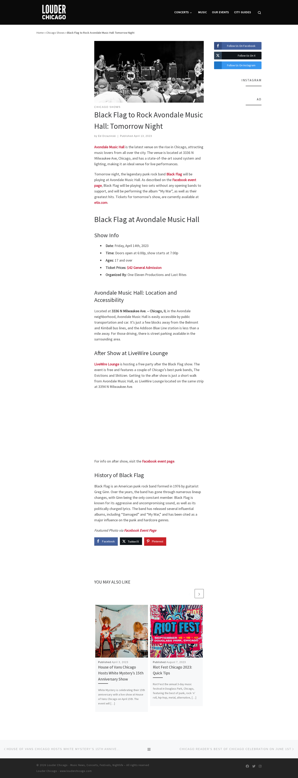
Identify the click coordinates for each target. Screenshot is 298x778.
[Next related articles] (199, 593)
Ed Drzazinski (107, 136)
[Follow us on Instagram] (260, 766)
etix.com (100, 202)
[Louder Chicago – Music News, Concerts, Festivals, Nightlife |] (53, 11)
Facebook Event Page (140, 530)
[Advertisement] (149, 424)
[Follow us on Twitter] (253, 766)
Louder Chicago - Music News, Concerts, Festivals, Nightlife (85, 765)
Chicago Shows (55, 32)
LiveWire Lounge (106, 364)
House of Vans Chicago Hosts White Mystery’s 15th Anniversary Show (121, 673)
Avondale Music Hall (109, 147)
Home (40, 32)
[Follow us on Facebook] (247, 766)
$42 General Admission (144, 267)
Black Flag (174, 174)
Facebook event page (158, 461)
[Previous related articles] (189, 593)
